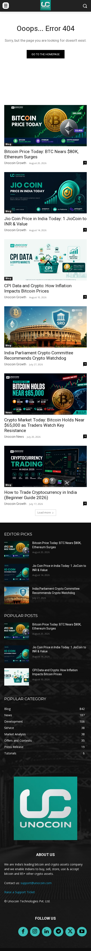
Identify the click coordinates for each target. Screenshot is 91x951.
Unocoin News (14, 436)
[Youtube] (82, 932)
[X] (70, 932)
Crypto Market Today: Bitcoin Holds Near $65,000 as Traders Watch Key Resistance (44, 425)
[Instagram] (35, 932)
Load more (44, 512)
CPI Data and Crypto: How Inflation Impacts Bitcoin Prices (38, 288)
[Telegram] (58, 932)
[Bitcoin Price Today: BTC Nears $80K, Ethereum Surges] (45, 125)
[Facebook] (23, 932)
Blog (8, 144)
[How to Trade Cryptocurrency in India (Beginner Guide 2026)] (45, 466)
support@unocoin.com (36, 883)
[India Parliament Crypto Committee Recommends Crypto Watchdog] (45, 327)
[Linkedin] (47, 932)
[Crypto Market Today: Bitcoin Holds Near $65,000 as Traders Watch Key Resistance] (45, 394)
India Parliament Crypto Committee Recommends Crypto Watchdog (38, 355)
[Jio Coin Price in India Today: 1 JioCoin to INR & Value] (45, 192)
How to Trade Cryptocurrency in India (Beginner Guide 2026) (40, 495)
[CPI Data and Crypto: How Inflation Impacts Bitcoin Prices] (45, 259)
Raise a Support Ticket (19, 892)
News (9, 412)
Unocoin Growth (15, 163)
